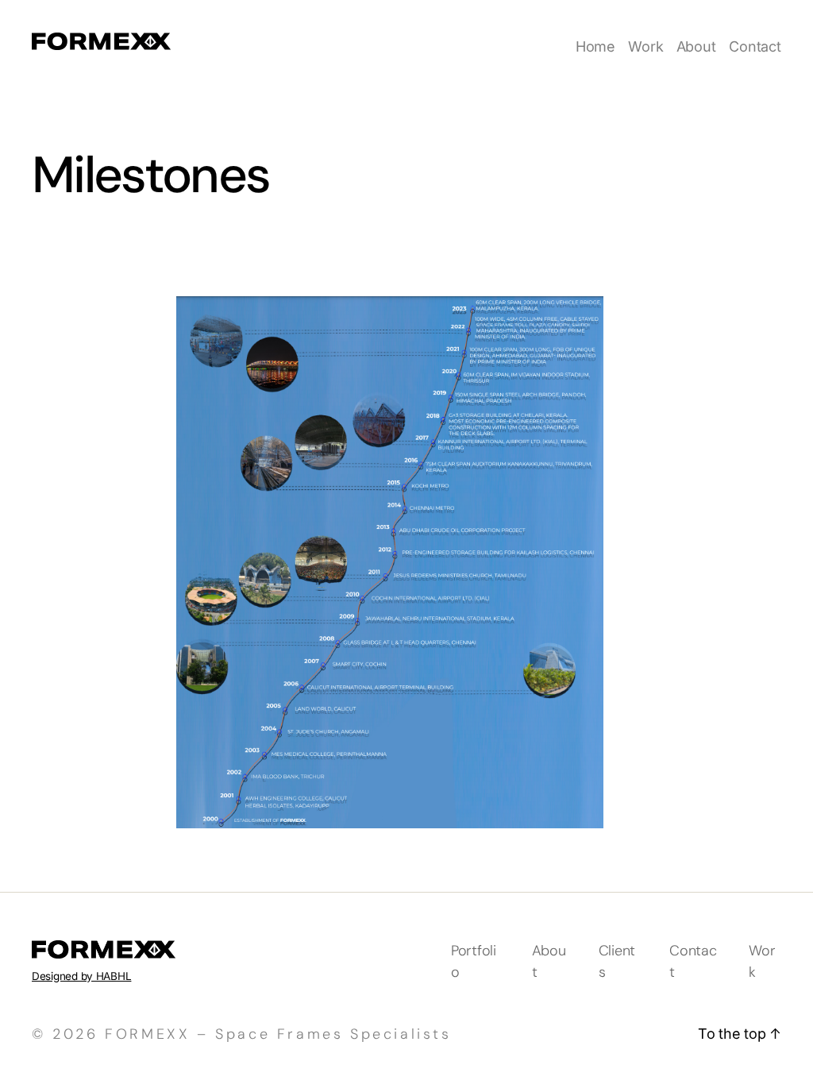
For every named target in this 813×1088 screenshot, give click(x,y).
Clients (617, 961)
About (696, 46)
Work (645, 46)
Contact (755, 46)
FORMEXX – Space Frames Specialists (278, 1034)
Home (595, 46)
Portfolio (473, 961)
